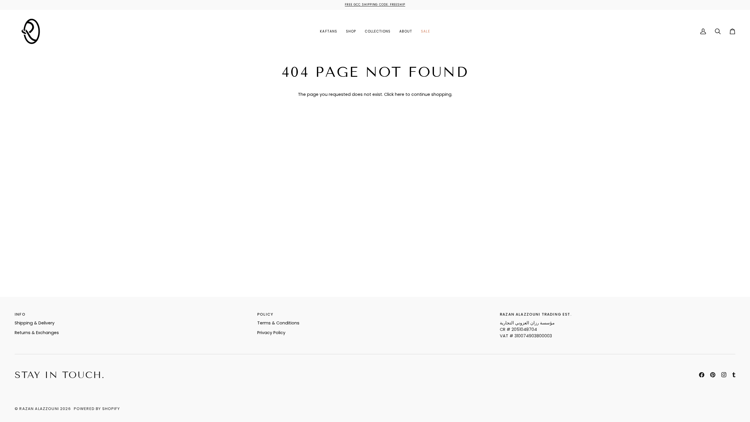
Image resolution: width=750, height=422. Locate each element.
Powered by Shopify (97, 408)
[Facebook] (701, 374)
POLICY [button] (265, 314)
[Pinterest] (712, 374)
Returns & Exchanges (37, 333)
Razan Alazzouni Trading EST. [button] (536, 314)
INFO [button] (20, 314)
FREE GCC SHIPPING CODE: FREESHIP (375, 4)
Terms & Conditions (278, 323)
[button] (351, 31)
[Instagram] (724, 374)
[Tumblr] (733, 374)
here (399, 94)
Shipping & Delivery (34, 323)
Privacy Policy (271, 333)
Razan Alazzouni (39, 408)
